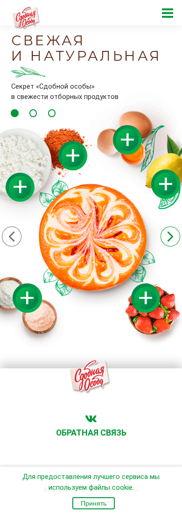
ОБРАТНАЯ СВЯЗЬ (91, 432)
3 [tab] (52, 113)
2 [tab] (33, 113)
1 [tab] (14, 113)
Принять (93, 503)
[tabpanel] (91, 191)
